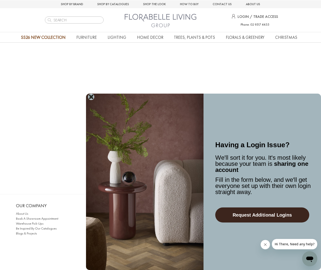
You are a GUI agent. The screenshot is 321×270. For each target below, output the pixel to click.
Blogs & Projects (26, 233)
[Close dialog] (91, 97)
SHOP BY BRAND (72, 4)
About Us (22, 213)
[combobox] (74, 20)
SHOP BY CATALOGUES (113, 4)
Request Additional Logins (262, 215)
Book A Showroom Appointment (37, 218)
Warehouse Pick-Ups (29, 223)
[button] (87, 37)
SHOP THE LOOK (154, 4)
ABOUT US (253, 4)
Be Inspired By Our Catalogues (36, 228)
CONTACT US (222, 4)
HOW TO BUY (189, 4)
